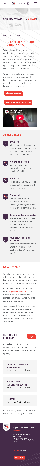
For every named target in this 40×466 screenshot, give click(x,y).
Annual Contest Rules (20, 438)
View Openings (13, 93)
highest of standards (18, 291)
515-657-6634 (17, 431)
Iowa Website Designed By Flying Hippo (23, 440)
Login (31, 336)
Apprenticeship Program (18, 102)
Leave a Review (19, 457)
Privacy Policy (17, 436)
